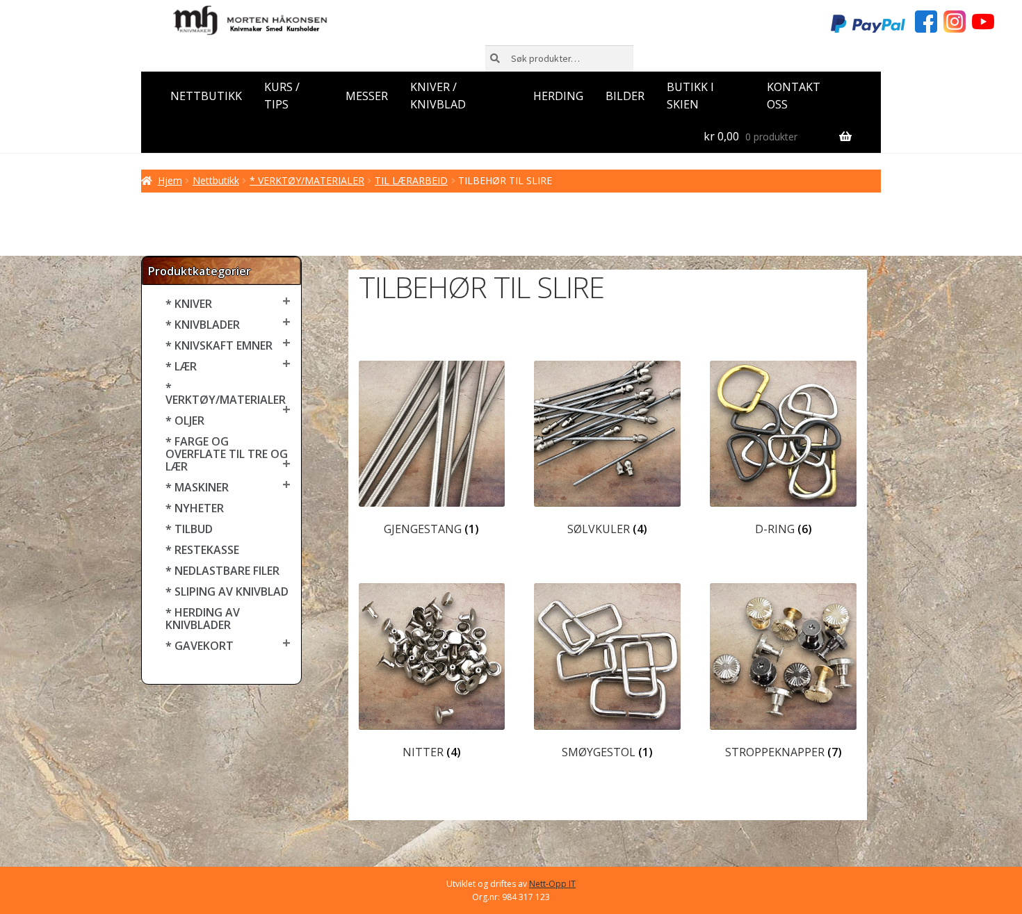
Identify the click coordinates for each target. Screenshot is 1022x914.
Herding (558, 96)
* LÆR (181, 366)
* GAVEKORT (199, 645)
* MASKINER (197, 487)
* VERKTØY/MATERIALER (307, 180)
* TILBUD (189, 529)
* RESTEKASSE (202, 549)
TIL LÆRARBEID (411, 180)
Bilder (625, 96)
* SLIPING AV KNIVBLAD (227, 591)
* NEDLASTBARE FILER (222, 570)
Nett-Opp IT (552, 884)
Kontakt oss (793, 96)
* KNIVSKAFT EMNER (219, 345)
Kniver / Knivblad (438, 96)
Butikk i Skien (690, 96)
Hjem (170, 180)
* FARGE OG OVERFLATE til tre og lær (226, 454)
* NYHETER (194, 508)
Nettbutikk (206, 96)
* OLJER (184, 420)
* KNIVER (188, 303)
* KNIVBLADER (202, 324)
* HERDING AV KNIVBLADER (202, 619)
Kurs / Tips (282, 96)
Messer (367, 96)
